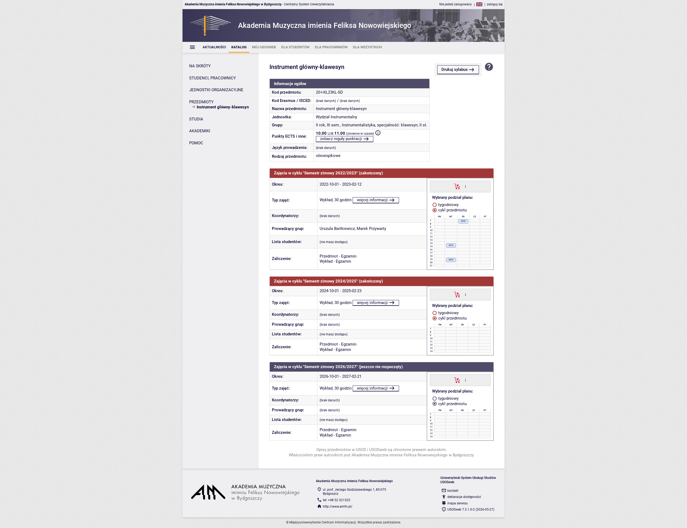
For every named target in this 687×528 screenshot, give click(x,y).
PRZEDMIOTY (201, 102)
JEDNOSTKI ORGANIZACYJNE (216, 89)
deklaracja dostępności (464, 497)
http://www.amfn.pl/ (337, 506)
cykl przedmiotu (452, 210)
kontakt (452, 491)
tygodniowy (448, 204)
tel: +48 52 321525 (336, 500)
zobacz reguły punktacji (341, 138)
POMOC (196, 143)
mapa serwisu (457, 503)
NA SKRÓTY (200, 66)
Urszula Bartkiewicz (337, 228)
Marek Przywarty (371, 228)
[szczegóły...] (465, 186)
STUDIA (196, 119)
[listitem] (214, 47)
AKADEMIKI (199, 131)
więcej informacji (372, 199)
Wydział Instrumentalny (336, 117)
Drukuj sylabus (454, 69)
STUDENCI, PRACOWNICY (212, 78)
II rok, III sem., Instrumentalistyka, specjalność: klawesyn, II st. (371, 125)
